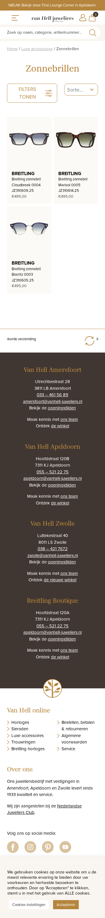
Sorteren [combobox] (75, 89)
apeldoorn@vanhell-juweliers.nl (52, 478)
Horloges (20, 722)
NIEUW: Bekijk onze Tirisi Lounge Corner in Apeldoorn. (52, 5)
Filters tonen (27, 93)
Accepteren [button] (66, 904)
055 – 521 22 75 (52, 472)
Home (12, 49)
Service (68, 749)
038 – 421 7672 (53, 549)
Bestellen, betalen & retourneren (78, 725)
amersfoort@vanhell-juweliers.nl (52, 401)
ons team (69, 419)
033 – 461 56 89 (52, 395)
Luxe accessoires (37, 49)
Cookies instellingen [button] (28, 904)
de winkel (60, 426)
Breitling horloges (28, 749)
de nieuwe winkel (60, 580)
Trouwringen (23, 742)
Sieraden (19, 729)
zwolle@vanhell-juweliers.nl (52, 555)
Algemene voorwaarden (74, 738)
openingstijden (62, 408)
